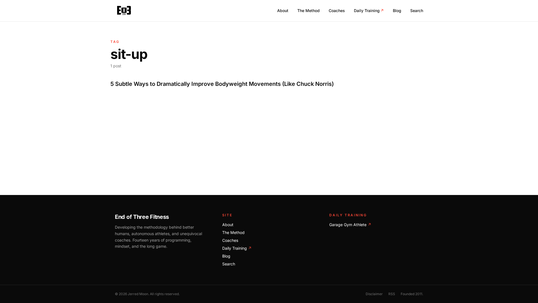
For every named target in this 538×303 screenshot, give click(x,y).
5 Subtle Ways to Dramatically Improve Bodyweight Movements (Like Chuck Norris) (222, 84)
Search (416, 10)
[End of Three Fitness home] (124, 11)
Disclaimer (374, 294)
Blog (397, 10)
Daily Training (369, 10)
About (282, 10)
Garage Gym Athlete (350, 224)
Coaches (337, 10)
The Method (308, 10)
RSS (391, 294)
